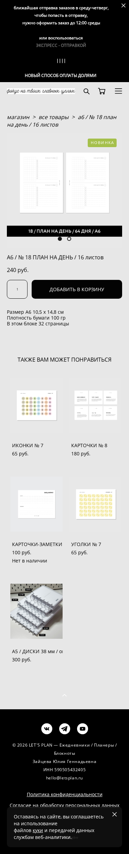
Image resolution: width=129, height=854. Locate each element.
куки (38, 830)
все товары (53, 117)
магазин (18, 117)
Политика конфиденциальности (65, 794)
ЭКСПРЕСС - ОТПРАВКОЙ (61, 45)
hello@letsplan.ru (64, 777)
